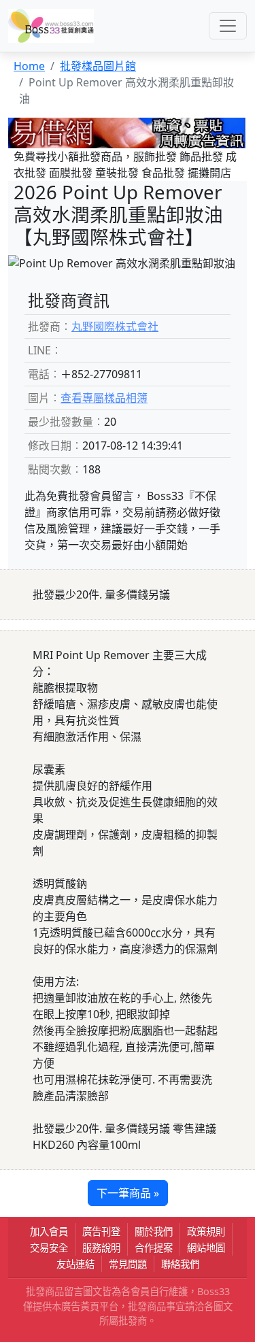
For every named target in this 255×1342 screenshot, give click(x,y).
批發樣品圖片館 (98, 65)
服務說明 (101, 1247)
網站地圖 (206, 1247)
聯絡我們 (180, 1264)
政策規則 (206, 1231)
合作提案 (154, 1247)
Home (29, 65)
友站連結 (75, 1264)
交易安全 (49, 1247)
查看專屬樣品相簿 (104, 397)
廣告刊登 (101, 1231)
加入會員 (49, 1231)
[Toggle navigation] (228, 25)
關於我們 (154, 1231)
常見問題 (128, 1264)
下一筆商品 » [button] (128, 1193)
